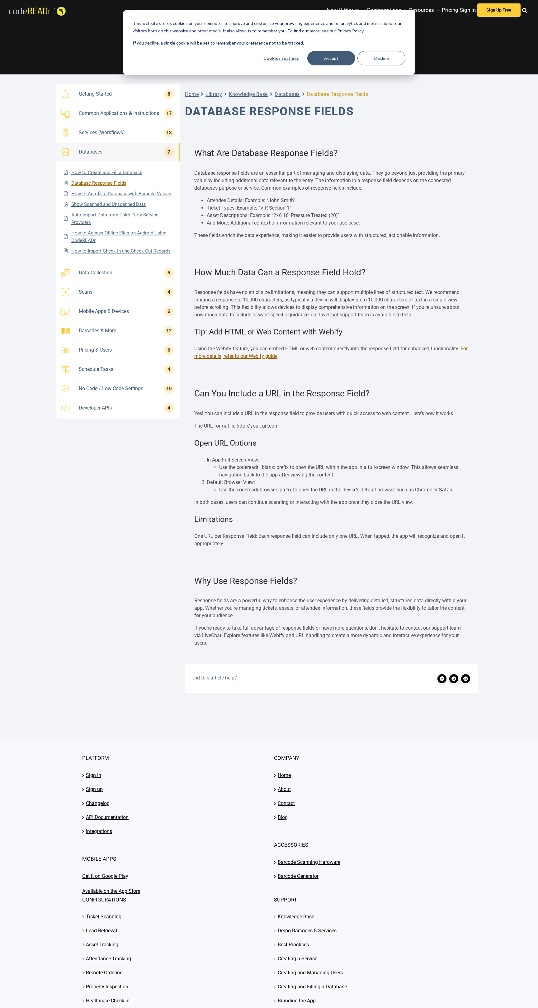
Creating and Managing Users (310, 973)
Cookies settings (281, 58)
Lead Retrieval (101, 931)
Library (213, 94)
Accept (331, 58)
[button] (524, 10)
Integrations (99, 831)
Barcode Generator (298, 876)
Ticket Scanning (103, 917)
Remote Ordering (104, 973)
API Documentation (107, 817)
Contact (286, 803)
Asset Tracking (102, 945)
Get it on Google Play (105, 876)
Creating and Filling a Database (312, 987)
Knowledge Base (248, 94)
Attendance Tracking (108, 959)
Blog (283, 817)
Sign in (93, 775)
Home (192, 94)
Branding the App (297, 1001)
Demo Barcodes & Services (307, 931)
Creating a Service (297, 959)
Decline (381, 58)
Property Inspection (107, 987)
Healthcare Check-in (108, 1001)
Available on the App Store (111, 891)
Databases (287, 94)
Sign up (94, 789)
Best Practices (293, 945)
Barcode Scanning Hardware (309, 862)
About (284, 789)
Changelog (98, 803)
